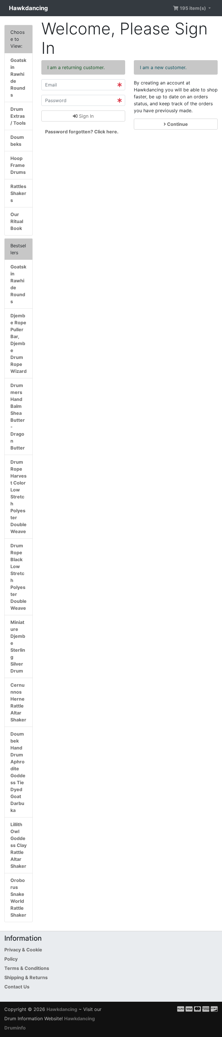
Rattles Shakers (18, 193)
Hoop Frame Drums (18, 165)
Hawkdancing (28, 8)
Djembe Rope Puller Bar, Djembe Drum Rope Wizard (18, 343)
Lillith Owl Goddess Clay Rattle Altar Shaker (18, 845)
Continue (177, 124)
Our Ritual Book (16, 221)
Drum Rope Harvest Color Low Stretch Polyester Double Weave (18, 496)
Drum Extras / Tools (18, 116)
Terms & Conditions (26, 968)
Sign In (85, 116)
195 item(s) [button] (193, 8)
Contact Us (16, 987)
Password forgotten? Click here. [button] (82, 132)
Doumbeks (17, 140)
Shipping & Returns (26, 977)
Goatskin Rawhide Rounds (18, 77)
